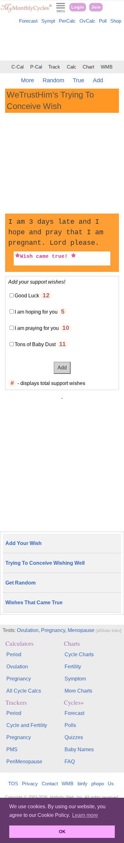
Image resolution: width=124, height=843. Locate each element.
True (78, 80)
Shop (115, 21)
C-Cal (17, 66)
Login (77, 7)
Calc (71, 66)
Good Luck (27, 295)
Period (13, 654)
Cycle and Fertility (26, 725)
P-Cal (36, 66)
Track (54, 66)
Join (96, 7)
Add (98, 80)
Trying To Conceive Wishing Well (45, 563)
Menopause (81, 630)
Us (111, 783)
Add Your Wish (23, 543)
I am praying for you (37, 328)
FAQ (70, 761)
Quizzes (74, 737)
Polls (70, 725)
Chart (88, 66)
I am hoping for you (36, 312)
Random (53, 80)
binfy (82, 783)
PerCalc (67, 21)
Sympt (48, 21)
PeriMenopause (24, 761)
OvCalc (87, 21)
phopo (97, 783)
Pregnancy (53, 630)
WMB (107, 66)
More (27, 80)
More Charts (78, 691)
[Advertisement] (62, 43)
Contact (50, 783)
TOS (13, 783)
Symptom (75, 678)
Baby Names (79, 749)
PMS (11, 749)
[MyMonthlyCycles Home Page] (26, 11)
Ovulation (27, 630)
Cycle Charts (79, 654)
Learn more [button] (85, 815)
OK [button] (62, 831)
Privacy (30, 783)
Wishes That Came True (34, 602)
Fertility (73, 666)
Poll (103, 21)
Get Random (20, 582)
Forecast (28, 21)
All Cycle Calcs (23, 691)
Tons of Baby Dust (35, 344)
